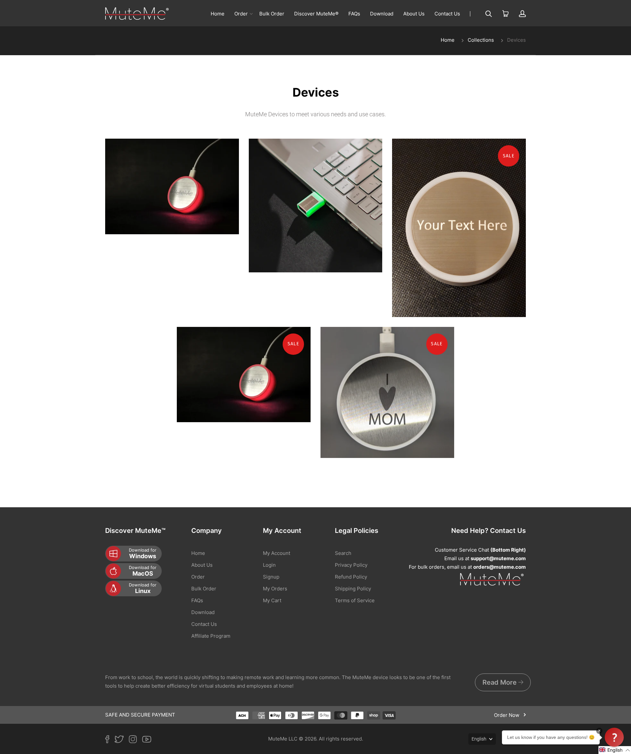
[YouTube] (149, 740)
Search (343, 553)
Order (241, 14)
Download (381, 14)
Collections (481, 40)
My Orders (275, 588)
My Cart (272, 600)
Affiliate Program (210, 636)
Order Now (507, 715)
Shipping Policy (353, 588)
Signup (271, 577)
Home (217, 14)
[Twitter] (121, 740)
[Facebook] (109, 740)
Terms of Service (355, 600)
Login (269, 565)
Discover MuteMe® (316, 14)
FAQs (354, 14)
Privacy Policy (351, 565)
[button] (614, 750)
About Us (414, 14)
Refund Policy (351, 577)
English (479, 739)
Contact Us (447, 14)
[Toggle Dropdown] (251, 13)
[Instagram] (135, 740)
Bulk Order (271, 14)
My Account (276, 553)
